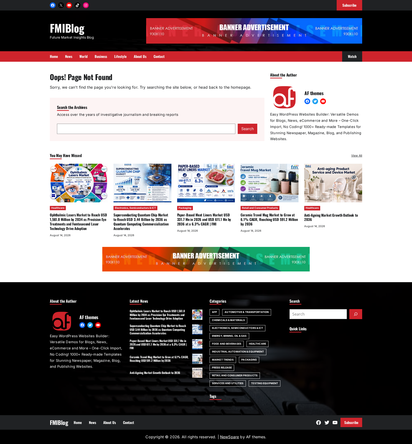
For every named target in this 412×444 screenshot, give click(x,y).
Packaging (185, 207)
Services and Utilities (227, 383)
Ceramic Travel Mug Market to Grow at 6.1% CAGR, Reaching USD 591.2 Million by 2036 (269, 219)
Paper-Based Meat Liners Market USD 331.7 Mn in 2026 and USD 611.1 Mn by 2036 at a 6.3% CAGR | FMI (204, 219)
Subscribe (351, 422)
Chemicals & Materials (228, 320)
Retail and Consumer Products (260, 207)
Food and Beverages (226, 343)
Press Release (222, 367)
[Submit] (355, 314)
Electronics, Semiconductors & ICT (135, 207)
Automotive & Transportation (247, 312)
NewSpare (229, 436)
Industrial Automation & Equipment (238, 351)
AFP (214, 312)
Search (247, 128)
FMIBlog (67, 28)
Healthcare (57, 207)
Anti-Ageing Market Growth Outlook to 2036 (331, 217)
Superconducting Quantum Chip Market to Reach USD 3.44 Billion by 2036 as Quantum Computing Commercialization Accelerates (141, 221)
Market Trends (223, 359)
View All (356, 155)
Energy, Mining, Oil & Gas (229, 335)
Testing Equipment (264, 383)
